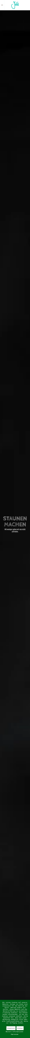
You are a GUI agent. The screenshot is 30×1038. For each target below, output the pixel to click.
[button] (2, 5)
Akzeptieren (11, 1028)
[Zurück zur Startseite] (15, 5)
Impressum (14, 1034)
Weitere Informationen (14, 1031)
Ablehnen (20, 1028)
